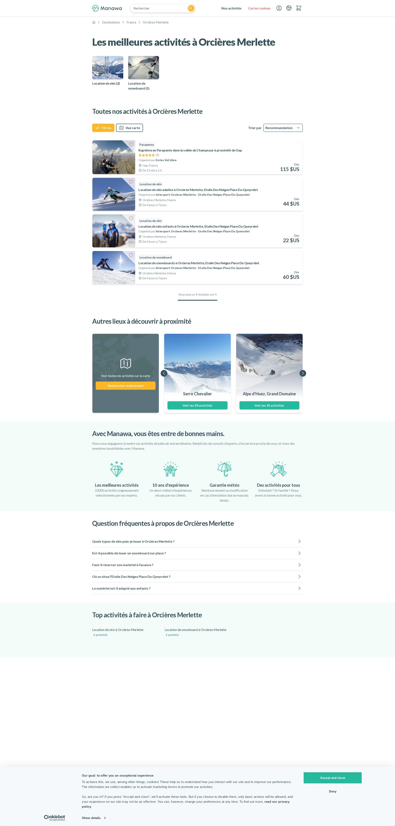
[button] (197, 541)
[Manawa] (107, 8)
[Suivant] (303, 373)
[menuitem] (231, 8)
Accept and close (332, 777)
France (131, 22)
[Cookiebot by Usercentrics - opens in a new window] (55, 818)
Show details (91, 818)
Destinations (111, 22)
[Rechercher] (191, 8)
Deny (332, 791)
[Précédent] (164, 373)
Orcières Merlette (155, 22)
